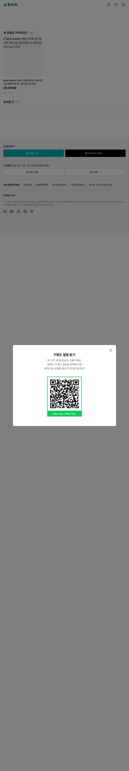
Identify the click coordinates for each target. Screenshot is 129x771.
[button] (111, 350)
